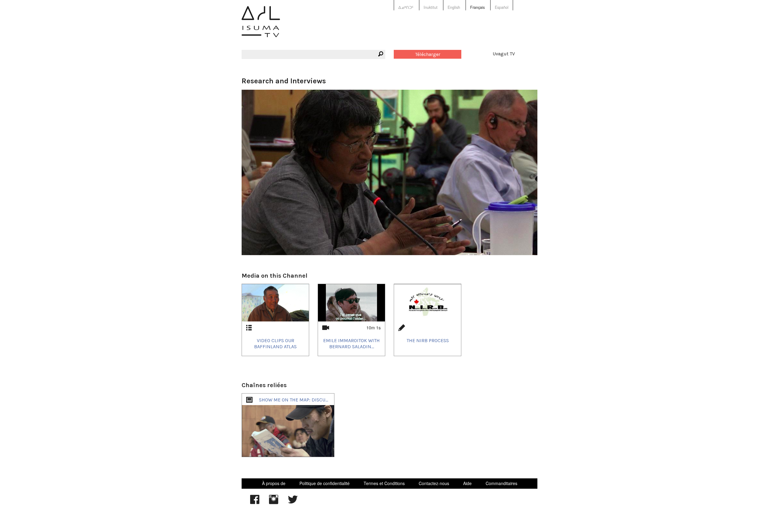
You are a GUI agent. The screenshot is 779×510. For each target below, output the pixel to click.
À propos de (273, 483)
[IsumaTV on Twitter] (293, 502)
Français (477, 7)
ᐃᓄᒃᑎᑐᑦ (406, 7)
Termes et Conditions (384, 483)
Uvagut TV (504, 54)
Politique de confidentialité (324, 483)
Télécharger (427, 54)
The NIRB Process (428, 340)
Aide (467, 483)
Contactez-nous (434, 483)
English (454, 7)
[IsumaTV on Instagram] (273, 502)
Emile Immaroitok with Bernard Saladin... (351, 343)
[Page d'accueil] (261, 26)
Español (501, 7)
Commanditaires (501, 483)
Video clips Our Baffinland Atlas (275, 343)
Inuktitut (431, 7)
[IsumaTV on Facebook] (255, 502)
